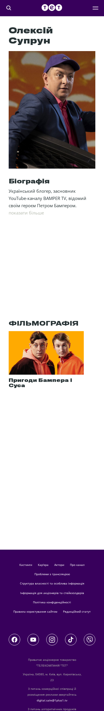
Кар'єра (43, 565)
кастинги (25, 565)
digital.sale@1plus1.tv (52, 700)
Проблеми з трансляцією (52, 574)
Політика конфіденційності (52, 602)
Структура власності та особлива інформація (52, 583)
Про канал (77, 565)
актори (59, 565)
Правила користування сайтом (35, 611)
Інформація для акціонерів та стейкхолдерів (52, 593)
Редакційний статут (77, 611)
